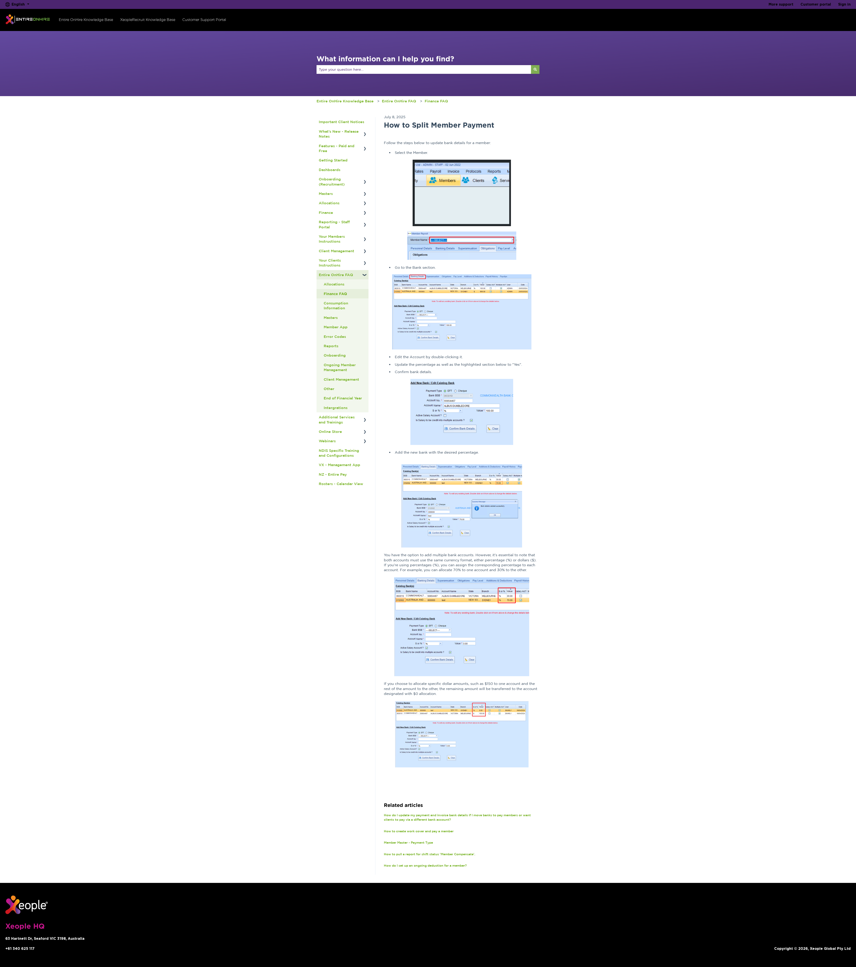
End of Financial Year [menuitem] (343, 398)
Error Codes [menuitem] (335, 337)
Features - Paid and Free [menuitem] (336, 148)
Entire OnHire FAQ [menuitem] (336, 275)
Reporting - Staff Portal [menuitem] (334, 224)
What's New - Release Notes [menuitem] (339, 133)
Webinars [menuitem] (327, 441)
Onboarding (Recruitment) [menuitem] (332, 181)
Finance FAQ (436, 101)
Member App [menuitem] (336, 327)
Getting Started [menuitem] (333, 160)
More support (781, 4)
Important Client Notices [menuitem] (341, 122)
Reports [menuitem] (331, 346)
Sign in (844, 4)
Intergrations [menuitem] (336, 408)
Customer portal (815, 4)
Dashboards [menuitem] (329, 170)
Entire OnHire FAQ (399, 101)
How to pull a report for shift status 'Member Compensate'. (429, 854)
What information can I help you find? (385, 59)
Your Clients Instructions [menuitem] (330, 262)
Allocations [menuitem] (329, 203)
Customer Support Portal (204, 20)
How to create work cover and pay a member (419, 831)
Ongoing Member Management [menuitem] (340, 367)
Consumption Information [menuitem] (336, 305)
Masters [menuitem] (326, 194)
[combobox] (424, 69)
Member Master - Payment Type (408, 842)
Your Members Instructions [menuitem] (332, 238)
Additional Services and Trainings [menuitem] (337, 419)
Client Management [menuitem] (336, 251)
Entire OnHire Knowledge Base (86, 20)
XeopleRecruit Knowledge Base (147, 20)
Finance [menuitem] (326, 213)
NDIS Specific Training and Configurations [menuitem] (339, 452)
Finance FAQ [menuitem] (335, 294)
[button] (364, 131)
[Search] (535, 69)
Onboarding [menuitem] (335, 355)
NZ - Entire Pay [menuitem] (333, 474)
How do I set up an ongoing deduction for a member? (425, 865)
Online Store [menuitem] (330, 432)
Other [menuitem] (329, 389)
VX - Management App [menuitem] (339, 465)
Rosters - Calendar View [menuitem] (341, 484)
